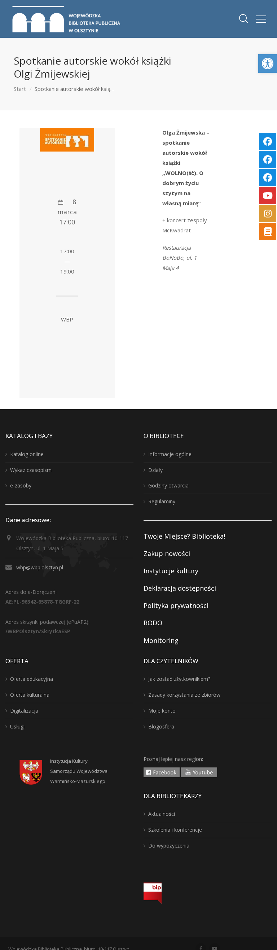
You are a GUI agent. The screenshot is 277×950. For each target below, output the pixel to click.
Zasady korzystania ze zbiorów (184, 694)
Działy (155, 470)
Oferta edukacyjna (31, 678)
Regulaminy (161, 501)
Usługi (17, 726)
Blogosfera (161, 726)
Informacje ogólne (170, 454)
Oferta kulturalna (29, 694)
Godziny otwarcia (168, 485)
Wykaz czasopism (31, 470)
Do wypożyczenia (168, 845)
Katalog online (27, 454)
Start (20, 88)
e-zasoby (20, 485)
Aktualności (161, 813)
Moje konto (162, 710)
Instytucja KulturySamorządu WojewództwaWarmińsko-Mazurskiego (78, 771)
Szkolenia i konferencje (175, 829)
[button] (267, 63)
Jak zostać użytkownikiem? (179, 678)
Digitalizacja (24, 710)
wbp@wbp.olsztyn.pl (39, 567)
